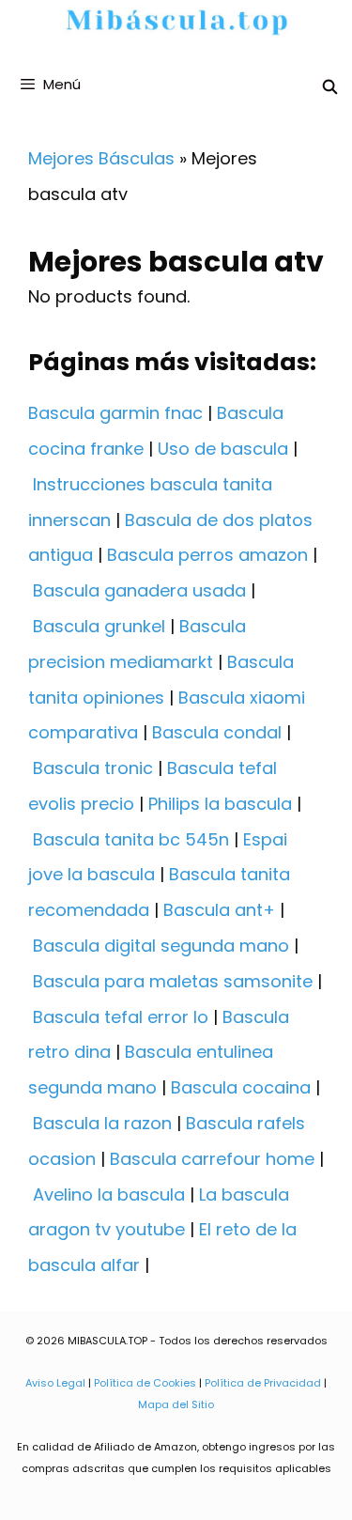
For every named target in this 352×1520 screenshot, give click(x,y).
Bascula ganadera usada (139, 590)
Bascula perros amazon (207, 554)
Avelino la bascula (109, 1194)
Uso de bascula (223, 448)
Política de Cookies (145, 1382)
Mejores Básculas (101, 158)
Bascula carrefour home (212, 1159)
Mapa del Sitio (176, 1404)
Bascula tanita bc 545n (131, 839)
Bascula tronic (93, 768)
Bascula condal (217, 732)
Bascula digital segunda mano (161, 945)
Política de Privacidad (263, 1382)
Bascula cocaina (241, 1087)
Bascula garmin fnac (115, 413)
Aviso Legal (55, 1382)
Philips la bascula (220, 803)
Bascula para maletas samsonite (173, 981)
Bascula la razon (102, 1123)
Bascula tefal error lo (120, 1017)
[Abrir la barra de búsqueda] (330, 86)
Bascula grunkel (99, 626)
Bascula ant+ (219, 910)
